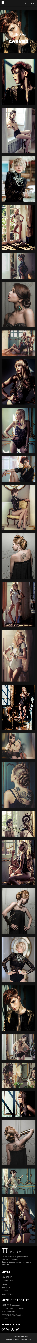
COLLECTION (7, 1280)
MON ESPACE (8, 1294)
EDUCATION (7, 1277)
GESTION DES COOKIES (12, 1315)
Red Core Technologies (23, 1339)
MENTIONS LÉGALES (11, 1305)
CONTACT (6, 1291)
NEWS (4, 1284)
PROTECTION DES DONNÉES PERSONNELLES (14, 1310)
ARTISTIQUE (7, 1287)
